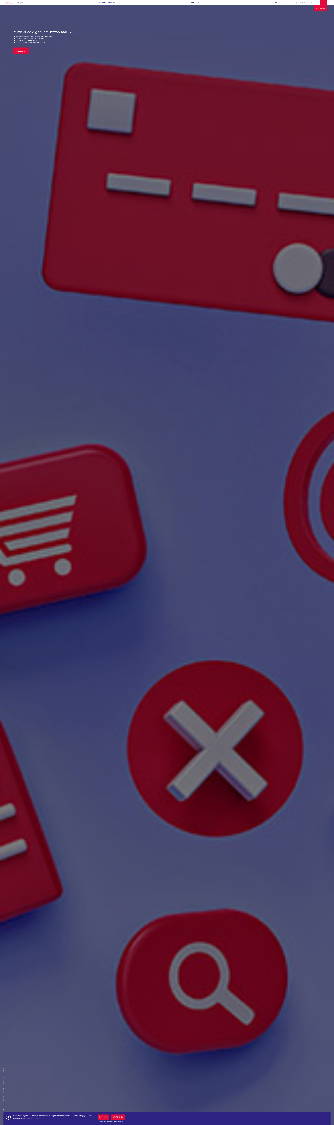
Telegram (3, 1069)
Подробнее (101, 1121)
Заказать (21, 51)
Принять (103, 1117)
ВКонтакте (3, 1090)
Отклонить (117, 1117)
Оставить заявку (320, 8)
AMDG (9, 2)
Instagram (3, 1083)
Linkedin (3, 1076)
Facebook (3, 1098)
